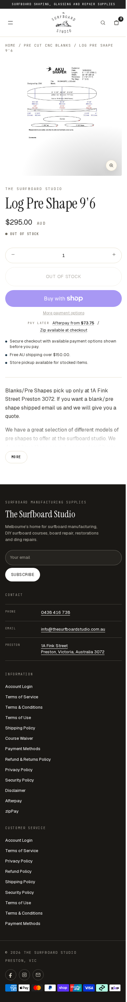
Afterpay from (73, 323)
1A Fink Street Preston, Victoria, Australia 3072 (73, 649)
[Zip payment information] (115, 988)
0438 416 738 (55, 612)
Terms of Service (21, 697)
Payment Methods (22, 748)
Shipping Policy (20, 728)
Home (10, 45)
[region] (63, 118)
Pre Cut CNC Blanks (47, 45)
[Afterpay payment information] (102, 988)
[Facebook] (10, 974)
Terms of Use (18, 717)
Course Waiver (19, 738)
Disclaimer (15, 790)
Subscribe (22, 574)
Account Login (19, 686)
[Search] (103, 22)
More (16, 457)
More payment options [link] (63, 313)
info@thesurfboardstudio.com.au (73, 629)
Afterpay (13, 801)
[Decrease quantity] (13, 255)
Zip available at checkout (63, 330)
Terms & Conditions (24, 707)
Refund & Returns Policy (28, 759)
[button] (63, 118)
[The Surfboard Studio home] (63, 22)
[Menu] (10, 22)
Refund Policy (18, 871)
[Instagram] (24, 974)
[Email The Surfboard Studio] (38, 974)
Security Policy (19, 780)
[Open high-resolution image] (111, 165)
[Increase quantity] (114, 255)
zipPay (12, 811)
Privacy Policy (19, 769)
